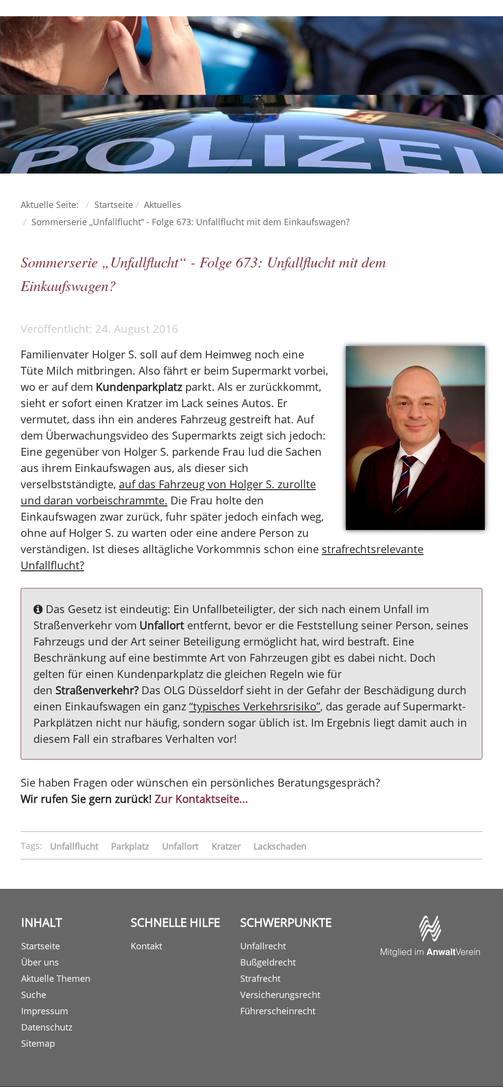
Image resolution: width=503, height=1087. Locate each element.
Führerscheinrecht (277, 1011)
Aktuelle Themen (55, 978)
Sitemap (38, 1043)
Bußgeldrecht (268, 962)
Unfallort (181, 846)
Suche (33, 994)
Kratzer (227, 846)
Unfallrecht (263, 946)
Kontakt (146, 946)
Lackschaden (280, 846)
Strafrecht (260, 978)
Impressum (44, 1011)
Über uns (40, 962)
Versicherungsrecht (280, 994)
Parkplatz (131, 846)
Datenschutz (46, 1027)
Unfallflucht (75, 846)
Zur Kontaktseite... (201, 798)
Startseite (40, 946)
